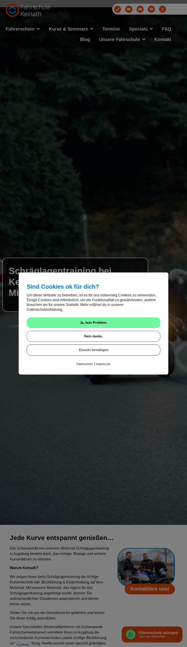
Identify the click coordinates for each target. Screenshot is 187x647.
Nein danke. (93, 336)
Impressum (103, 364)
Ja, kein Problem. (93, 322)
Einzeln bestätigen (93, 350)
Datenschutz (84, 364)
